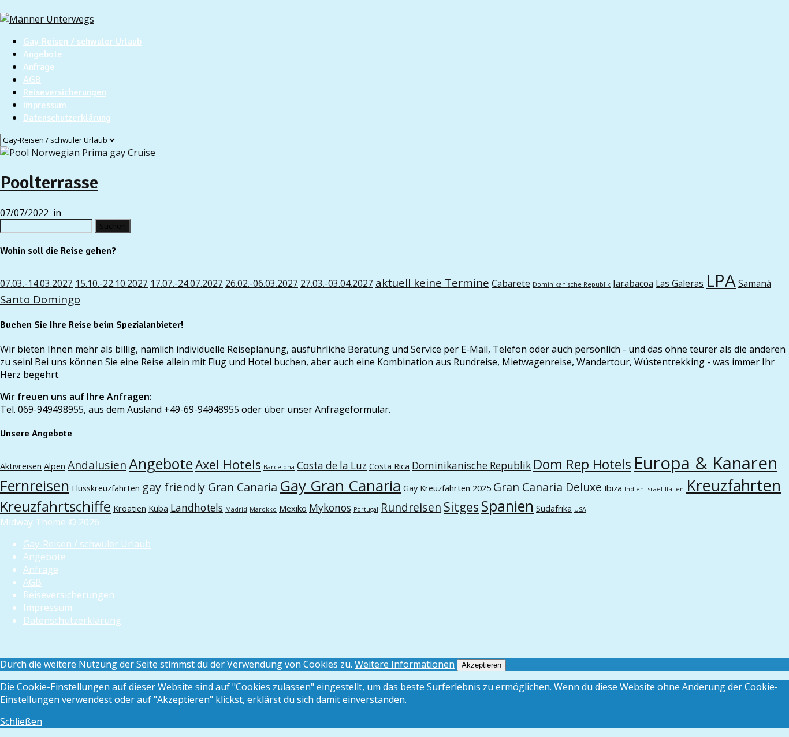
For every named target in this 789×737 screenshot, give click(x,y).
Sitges (461, 506)
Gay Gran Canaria (340, 485)
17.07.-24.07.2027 (186, 283)
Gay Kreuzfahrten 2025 (447, 488)
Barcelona (279, 467)
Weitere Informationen (405, 664)
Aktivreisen (21, 466)
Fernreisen (34, 485)
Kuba (158, 508)
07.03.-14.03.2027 (36, 283)
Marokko (263, 509)
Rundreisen (411, 507)
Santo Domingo (40, 299)
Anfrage (39, 67)
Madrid (236, 509)
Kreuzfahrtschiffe (55, 506)
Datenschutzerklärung (67, 118)
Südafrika (554, 508)
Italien (674, 489)
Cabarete (511, 283)
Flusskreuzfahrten (106, 488)
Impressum (44, 105)
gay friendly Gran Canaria (209, 487)
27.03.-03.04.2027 (336, 283)
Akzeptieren (481, 665)
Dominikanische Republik (572, 284)
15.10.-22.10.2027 (111, 283)
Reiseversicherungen (64, 92)
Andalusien (97, 465)
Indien (634, 489)
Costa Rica (389, 466)
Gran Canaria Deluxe (547, 487)
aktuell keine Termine (432, 282)
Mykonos (330, 507)
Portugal (365, 509)
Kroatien (129, 508)
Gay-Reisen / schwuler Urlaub (82, 41)
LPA (721, 280)
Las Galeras (680, 283)
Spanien (507, 506)
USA (580, 509)
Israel (654, 489)
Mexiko (293, 508)
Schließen (21, 721)
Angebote (42, 54)
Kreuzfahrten (733, 485)
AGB (32, 80)
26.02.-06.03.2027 (261, 283)
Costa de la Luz (332, 465)
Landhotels (196, 507)
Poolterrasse (49, 182)
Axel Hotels (228, 464)
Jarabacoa (633, 283)
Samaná (754, 283)
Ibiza (613, 488)
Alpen (54, 466)
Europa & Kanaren (705, 463)
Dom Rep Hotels (582, 464)
